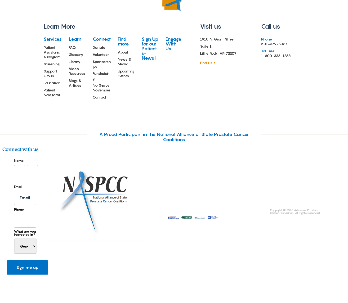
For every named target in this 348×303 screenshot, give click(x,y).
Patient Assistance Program (52, 52)
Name (19, 160)
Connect (102, 39)
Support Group (50, 73)
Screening (52, 64)
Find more (123, 41)
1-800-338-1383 (276, 55)
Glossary (76, 54)
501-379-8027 (274, 43)
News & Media (125, 61)
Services (53, 39)
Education (52, 83)
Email (18, 186)
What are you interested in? (25, 233)
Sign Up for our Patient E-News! (150, 48)
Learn (75, 39)
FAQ (72, 47)
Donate (99, 47)
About (123, 52)
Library (74, 61)
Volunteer (101, 54)
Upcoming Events (126, 73)
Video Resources (77, 71)
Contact (99, 97)
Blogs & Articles (75, 83)
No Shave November (101, 87)
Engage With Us (173, 43)
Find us (206, 62)
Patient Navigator (52, 92)
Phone (19, 209)
